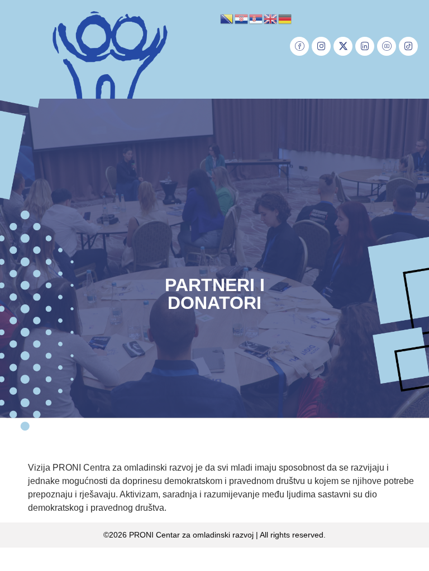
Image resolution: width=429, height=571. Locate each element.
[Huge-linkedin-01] (364, 46)
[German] (285, 17)
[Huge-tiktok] (408, 46)
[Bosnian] (227, 17)
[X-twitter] (342, 46)
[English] (271, 17)
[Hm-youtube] (386, 46)
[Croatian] (242, 17)
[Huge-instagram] (321, 46)
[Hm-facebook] (299, 46)
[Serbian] (256, 17)
